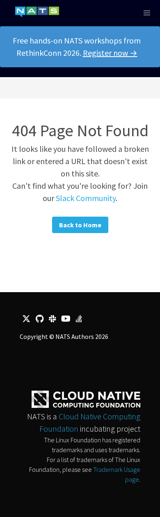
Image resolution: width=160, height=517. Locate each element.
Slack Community (86, 198)
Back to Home (80, 225)
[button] (147, 13)
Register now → (110, 53)
